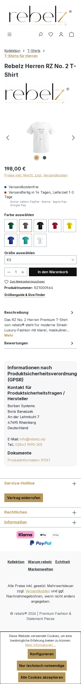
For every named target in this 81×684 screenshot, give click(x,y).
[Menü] (9, 34)
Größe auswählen (19, 252)
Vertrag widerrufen (23, 498)
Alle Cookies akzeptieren (42, 677)
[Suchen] (40, 34)
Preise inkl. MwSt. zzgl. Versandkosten (36, 175)
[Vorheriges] (7, 137)
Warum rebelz (40, 562)
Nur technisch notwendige (41, 665)
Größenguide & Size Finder (24, 295)
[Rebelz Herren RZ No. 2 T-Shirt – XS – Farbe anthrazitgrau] (40, 137)
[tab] (39, 323)
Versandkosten (37, 591)
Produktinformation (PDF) (29, 460)
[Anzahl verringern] (8, 272)
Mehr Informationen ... (40, 645)
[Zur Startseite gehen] (40, 15)
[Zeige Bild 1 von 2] (36, 157)
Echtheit (62, 562)
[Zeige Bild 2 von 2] (44, 157)
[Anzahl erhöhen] (22, 272)
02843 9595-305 (28, 444)
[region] (40, 137)
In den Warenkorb (53, 272)
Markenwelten (40, 569)
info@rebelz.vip (32, 439)
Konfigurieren (42, 654)
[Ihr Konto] (61, 34)
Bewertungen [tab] (16, 343)
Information (15, 522)
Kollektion (16, 562)
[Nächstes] (73, 137)
